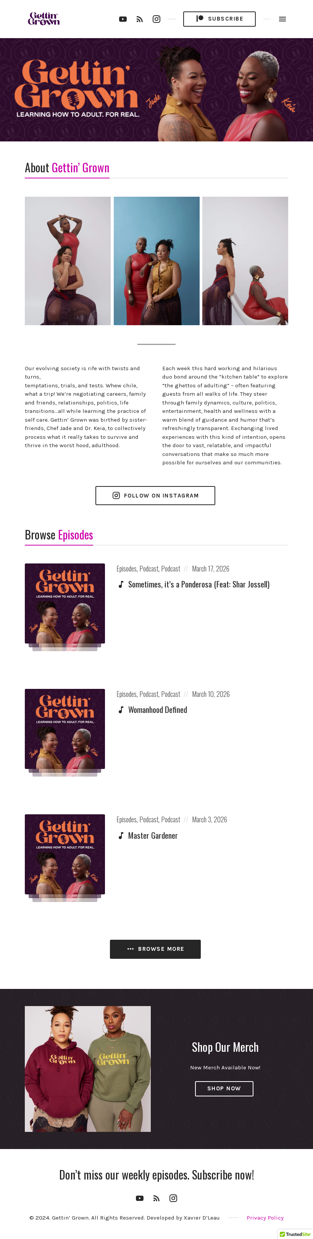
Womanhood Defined (157, 709)
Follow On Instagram (160, 495)
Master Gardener (153, 835)
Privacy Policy (265, 1217)
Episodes (126, 568)
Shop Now (224, 1088)
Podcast (148, 568)
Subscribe (225, 18)
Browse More (160, 948)
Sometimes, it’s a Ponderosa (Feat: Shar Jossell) (198, 584)
